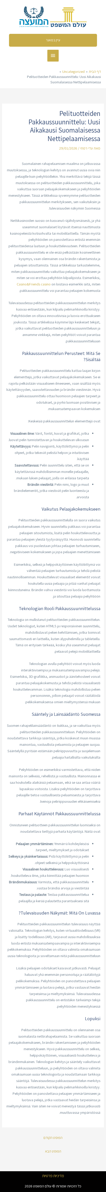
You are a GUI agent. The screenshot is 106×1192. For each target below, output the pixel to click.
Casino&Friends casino (34, 284)
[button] (53, 40)
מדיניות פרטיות (53, 1176)
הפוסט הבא (53, 1151)
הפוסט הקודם (53, 1137)
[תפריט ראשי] (53, 56)
